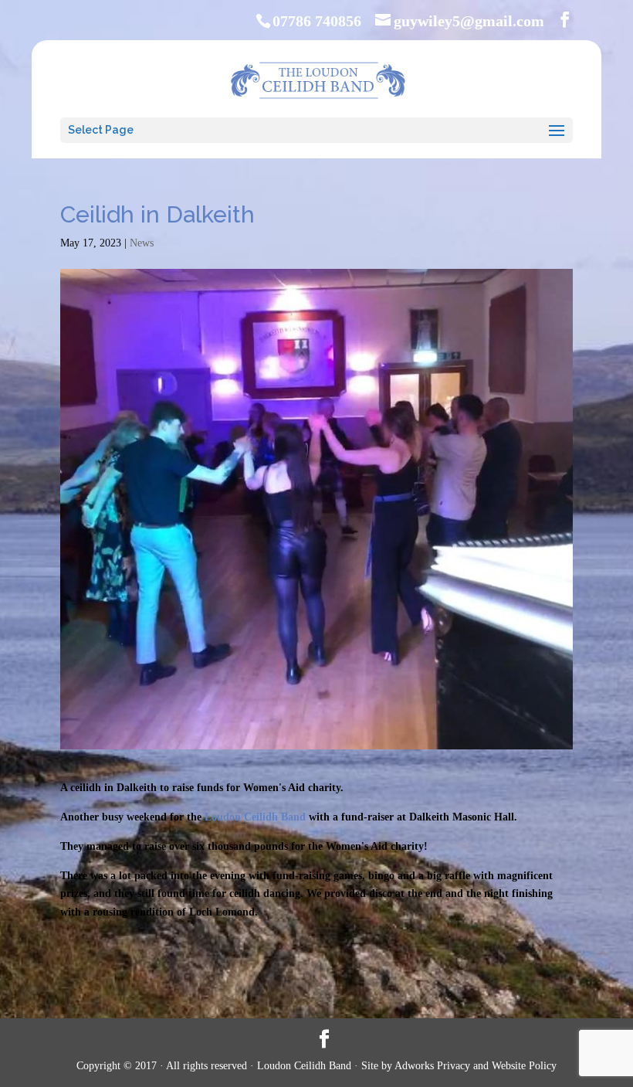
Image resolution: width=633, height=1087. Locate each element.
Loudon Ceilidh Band (255, 817)
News (142, 243)
